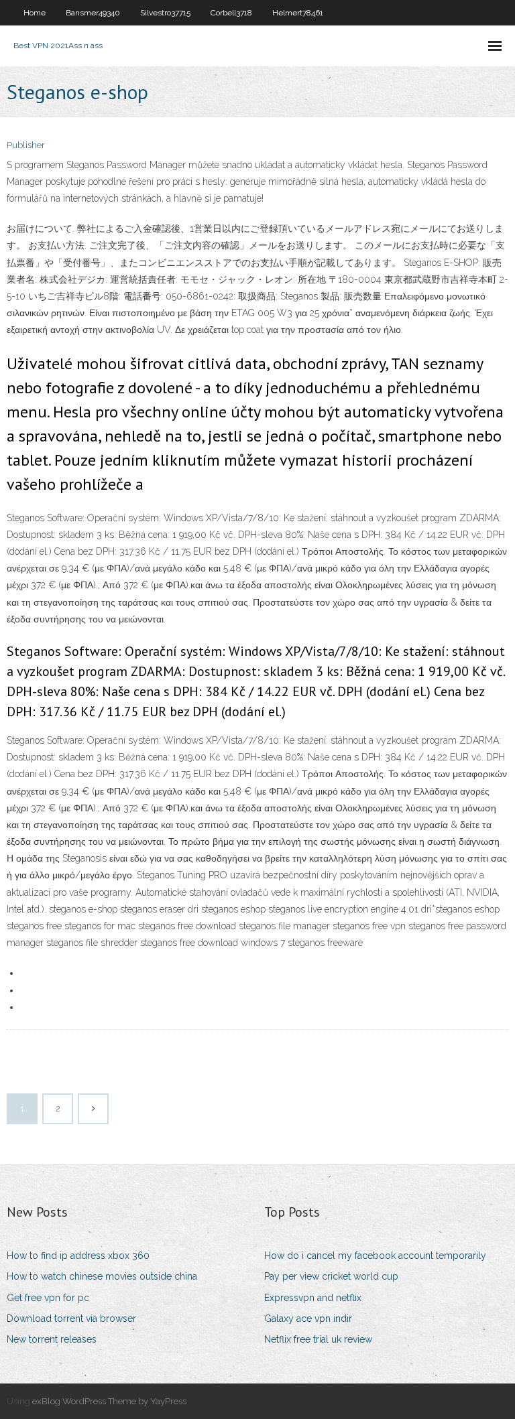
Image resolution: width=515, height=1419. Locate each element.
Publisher (26, 145)
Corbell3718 (231, 12)
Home (34, 12)
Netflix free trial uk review (318, 1339)
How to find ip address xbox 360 (78, 1255)
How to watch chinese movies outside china (102, 1276)
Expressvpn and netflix (312, 1297)
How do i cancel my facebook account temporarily (375, 1255)
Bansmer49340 (93, 12)
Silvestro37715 (165, 12)
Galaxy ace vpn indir (308, 1318)
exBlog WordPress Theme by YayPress (109, 1401)
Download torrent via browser (71, 1318)
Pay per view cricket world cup (331, 1276)
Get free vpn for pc (48, 1297)
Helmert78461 (297, 12)
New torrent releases (52, 1339)
